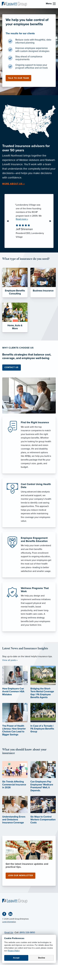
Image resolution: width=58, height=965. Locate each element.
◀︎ (9, 221)
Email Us (9, 932)
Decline (41, 958)
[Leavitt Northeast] (14, 3)
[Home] (14, 900)
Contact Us (11, 367)
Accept (16, 958)
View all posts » (9, 660)
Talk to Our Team (18, 78)
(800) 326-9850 (27, 932)
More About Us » (13, 183)
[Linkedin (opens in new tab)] (11, 914)
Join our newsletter (20, 875)
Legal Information (9, 922)
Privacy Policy (13, 950)
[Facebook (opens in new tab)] (5, 914)
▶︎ (51, 221)
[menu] (54, 4)
